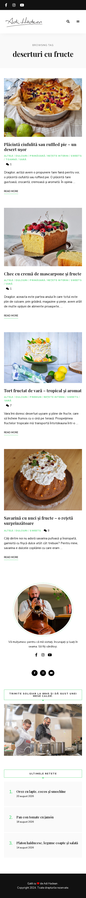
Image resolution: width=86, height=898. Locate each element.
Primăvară (37, 155)
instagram (14, 5)
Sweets (76, 155)
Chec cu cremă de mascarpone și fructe (42, 273)
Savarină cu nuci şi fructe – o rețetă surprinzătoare (38, 520)
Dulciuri (22, 155)
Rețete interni (57, 155)
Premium (36, 397)
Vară (22, 159)
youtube (22, 5)
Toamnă (11, 159)
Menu (78, 22)
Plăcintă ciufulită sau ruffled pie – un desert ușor (40, 146)
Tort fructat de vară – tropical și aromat (43, 390)
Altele (8, 155)
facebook (6, 5)
